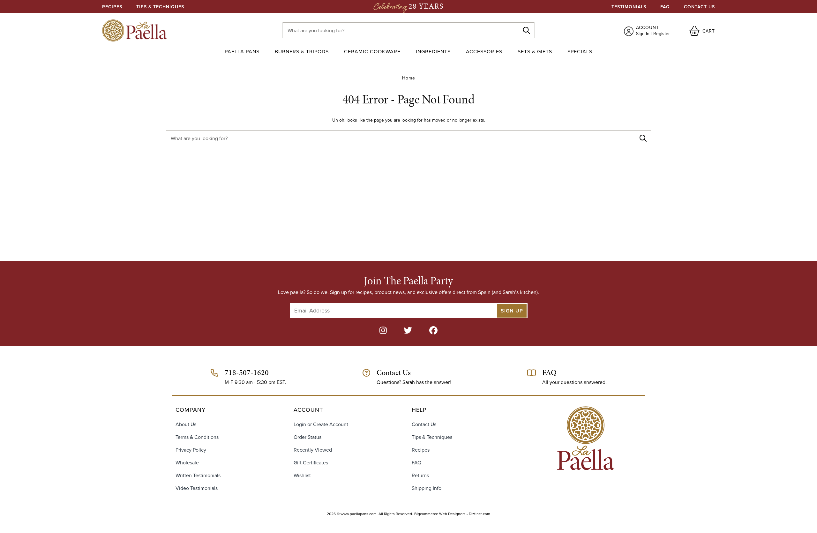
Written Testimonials (198, 475)
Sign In (642, 33)
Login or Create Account (321, 424)
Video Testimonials (197, 488)
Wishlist (302, 475)
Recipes (112, 7)
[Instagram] (383, 331)
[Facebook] (433, 331)
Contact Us (699, 7)
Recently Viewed (313, 450)
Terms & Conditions (197, 437)
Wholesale (187, 462)
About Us (186, 424)
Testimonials (628, 7)
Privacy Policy (191, 450)
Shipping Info (426, 488)
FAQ (665, 7)
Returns (420, 475)
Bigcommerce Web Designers (440, 514)
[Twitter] (408, 331)
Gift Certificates (311, 462)
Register (661, 33)
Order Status (307, 437)
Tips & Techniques (160, 7)
